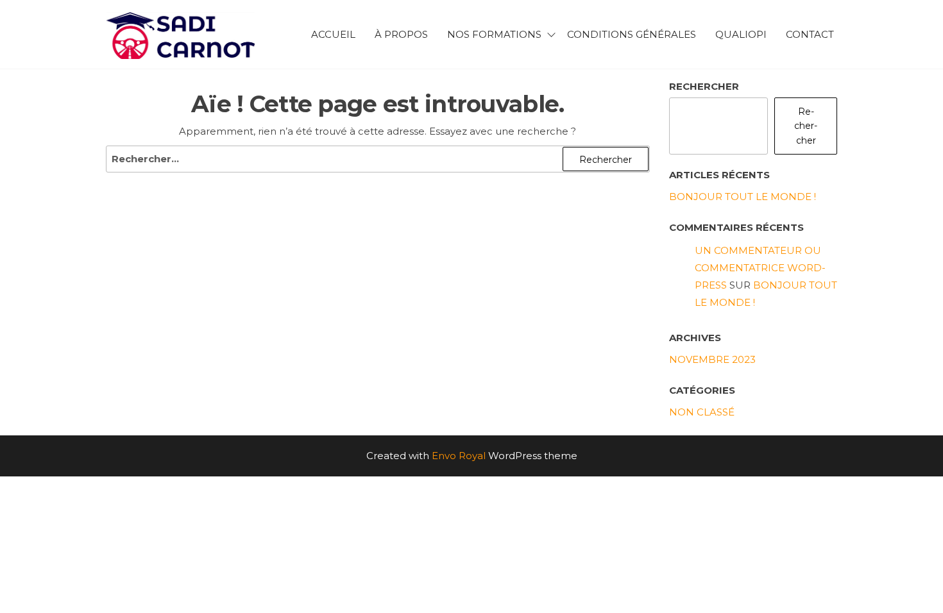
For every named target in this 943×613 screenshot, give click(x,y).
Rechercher (704, 86)
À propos (401, 34)
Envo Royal (459, 455)
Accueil (333, 34)
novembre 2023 (712, 359)
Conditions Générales (631, 34)
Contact (810, 34)
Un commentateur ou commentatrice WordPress (760, 267)
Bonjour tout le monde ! (742, 196)
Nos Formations (494, 34)
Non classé (702, 412)
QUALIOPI (741, 34)
